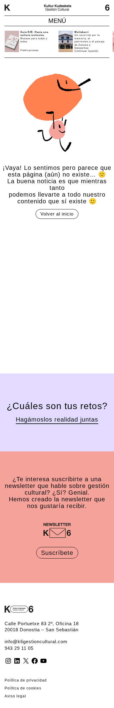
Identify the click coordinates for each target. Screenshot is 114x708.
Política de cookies (23, 688)
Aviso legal (15, 696)
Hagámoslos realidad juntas (57, 419)
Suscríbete (57, 552)
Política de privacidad (26, 680)
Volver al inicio (57, 213)
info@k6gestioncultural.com (36, 641)
